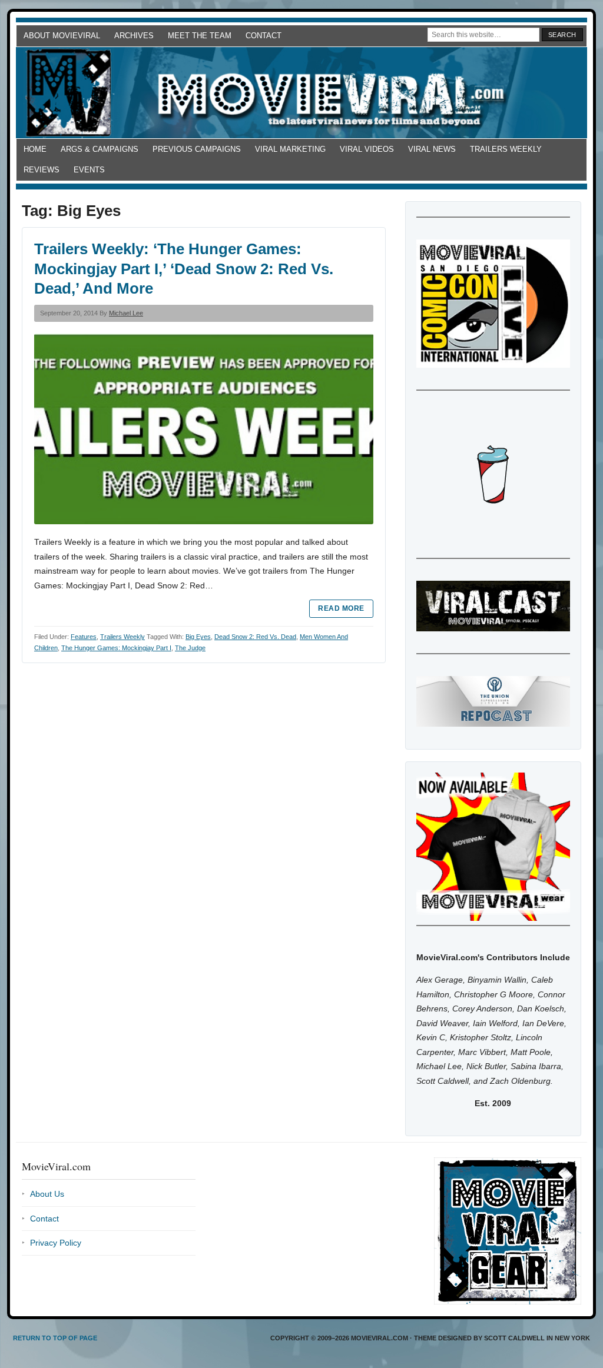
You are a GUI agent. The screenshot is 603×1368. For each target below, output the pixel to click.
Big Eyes (198, 636)
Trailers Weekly (506, 149)
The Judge (190, 647)
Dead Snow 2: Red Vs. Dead (255, 636)
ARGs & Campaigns (99, 149)
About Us (47, 1194)
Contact (263, 35)
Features (84, 636)
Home (35, 149)
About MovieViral (62, 35)
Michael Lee (126, 313)
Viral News (432, 149)
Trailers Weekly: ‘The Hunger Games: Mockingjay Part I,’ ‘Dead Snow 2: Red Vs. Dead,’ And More (183, 269)
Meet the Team (199, 35)
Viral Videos (367, 149)
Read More (341, 608)
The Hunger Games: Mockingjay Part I (116, 647)
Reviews (41, 169)
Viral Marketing (290, 149)
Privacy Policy (55, 1242)
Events (89, 169)
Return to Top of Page (55, 1338)
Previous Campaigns (197, 149)
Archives (134, 35)
